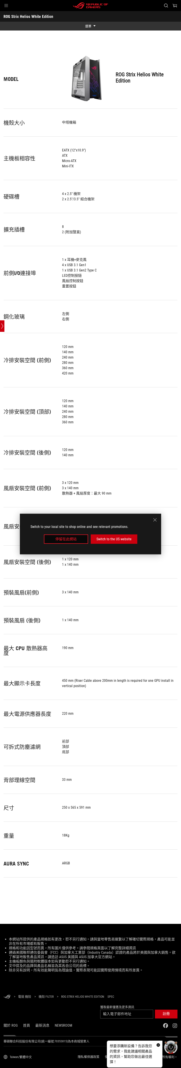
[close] (155, 519)
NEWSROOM (63, 1025)
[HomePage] (7, 997)
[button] (6, 5)
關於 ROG (11, 1025)
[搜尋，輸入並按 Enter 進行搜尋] (166, 5)
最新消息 (42, 1025)
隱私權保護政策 (88, 1056)
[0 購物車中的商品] (174, 5)
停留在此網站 (66, 539)
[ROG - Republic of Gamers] (90, 5)
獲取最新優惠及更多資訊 (117, 1007)
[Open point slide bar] (2, 326)
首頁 (26, 1025)
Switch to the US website (114, 539)
